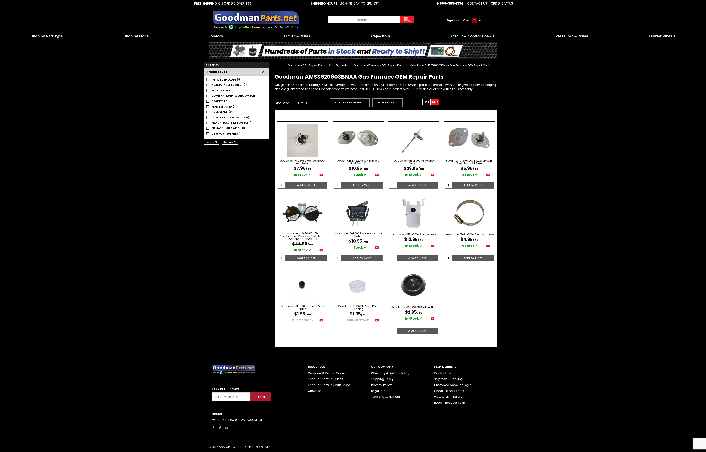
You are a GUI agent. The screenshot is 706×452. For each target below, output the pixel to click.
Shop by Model (137, 36)
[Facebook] (213, 427)
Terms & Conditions (386, 397)
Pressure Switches (571, 36)
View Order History (448, 397)
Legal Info (378, 391)
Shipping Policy (382, 379)
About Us (315, 391)
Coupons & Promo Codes (327, 373)
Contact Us (477, 3)
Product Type (217, 72)
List (426, 102)
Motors (217, 36)
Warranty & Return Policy (390, 373)
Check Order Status (449, 391)
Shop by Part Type (47, 36)
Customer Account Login (452, 385)
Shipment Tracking (448, 379)
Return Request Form (450, 403)
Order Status (502, 3)
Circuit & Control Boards (472, 36)
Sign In (451, 20)
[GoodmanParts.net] (255, 20)
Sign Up (260, 397)
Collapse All (229, 142)
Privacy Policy (381, 385)
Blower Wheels (662, 36)
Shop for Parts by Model (326, 379)
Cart (469, 20)
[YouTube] (226, 427)
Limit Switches (297, 36)
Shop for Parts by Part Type (329, 385)
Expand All (211, 142)
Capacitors (380, 36)
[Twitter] (220, 427)
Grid (434, 102)
